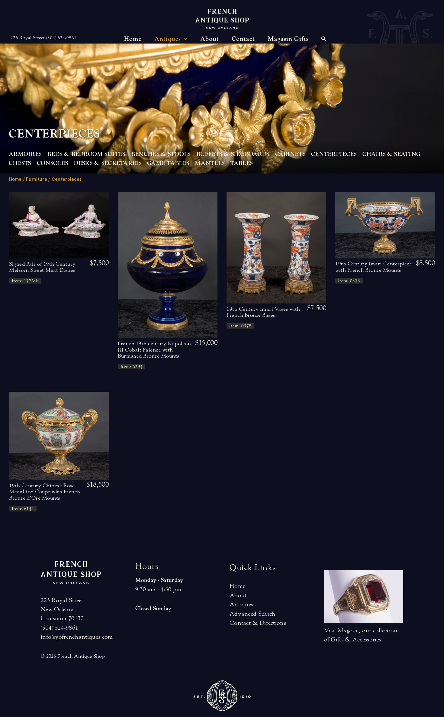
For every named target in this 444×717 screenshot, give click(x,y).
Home (15, 179)
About (238, 595)
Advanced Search (253, 613)
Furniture (36, 179)
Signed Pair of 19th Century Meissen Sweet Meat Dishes (42, 267)
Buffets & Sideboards (232, 154)
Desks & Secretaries (107, 163)
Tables (241, 163)
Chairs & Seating (391, 154)
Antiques (241, 604)
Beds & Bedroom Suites (86, 154)
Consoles (52, 163)
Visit (341, 630)
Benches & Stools (161, 154)
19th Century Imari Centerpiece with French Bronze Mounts (373, 267)
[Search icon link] (324, 39)
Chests (20, 163)
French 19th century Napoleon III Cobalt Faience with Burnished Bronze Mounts (154, 349)
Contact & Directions (258, 622)
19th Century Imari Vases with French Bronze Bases (263, 312)
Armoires (25, 154)
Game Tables (168, 163)
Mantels (209, 163)
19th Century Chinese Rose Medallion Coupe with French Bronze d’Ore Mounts (44, 491)
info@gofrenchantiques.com (77, 636)
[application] (184, 39)
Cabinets (290, 154)
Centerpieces (334, 154)
